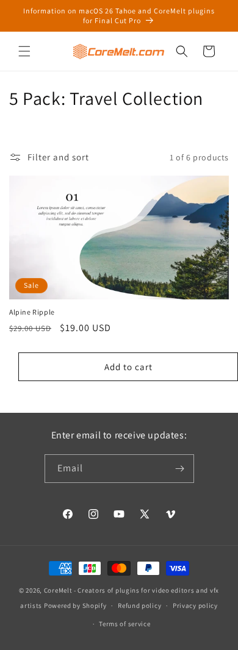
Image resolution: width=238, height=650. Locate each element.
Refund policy (139, 605)
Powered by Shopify (75, 605)
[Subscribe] (180, 468)
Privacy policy (195, 605)
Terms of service (124, 624)
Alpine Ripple (32, 311)
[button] (24, 51)
